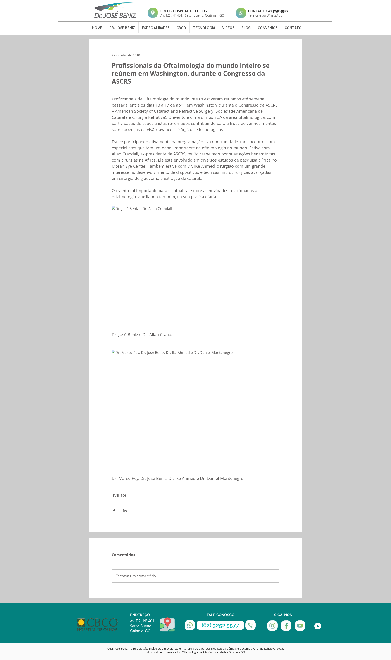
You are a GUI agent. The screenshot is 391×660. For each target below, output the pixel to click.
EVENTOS (120, 495)
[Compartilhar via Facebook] (114, 511)
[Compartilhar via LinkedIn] (125, 511)
